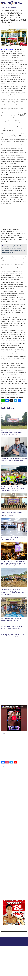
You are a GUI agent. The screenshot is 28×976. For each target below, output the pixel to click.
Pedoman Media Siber (17, 939)
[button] (24, 930)
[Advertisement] (14, 16)
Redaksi (7, 939)
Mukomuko (6, 403)
